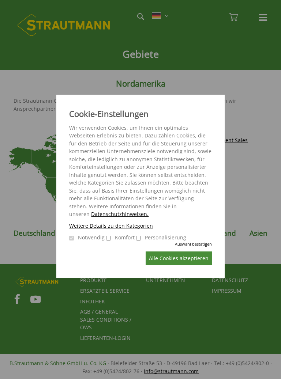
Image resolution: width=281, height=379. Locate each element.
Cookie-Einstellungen (109, 114)
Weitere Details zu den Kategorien (111, 225)
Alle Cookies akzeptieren (179, 258)
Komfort (125, 237)
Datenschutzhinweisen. (120, 214)
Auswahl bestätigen (193, 244)
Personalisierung (165, 237)
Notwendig (91, 237)
